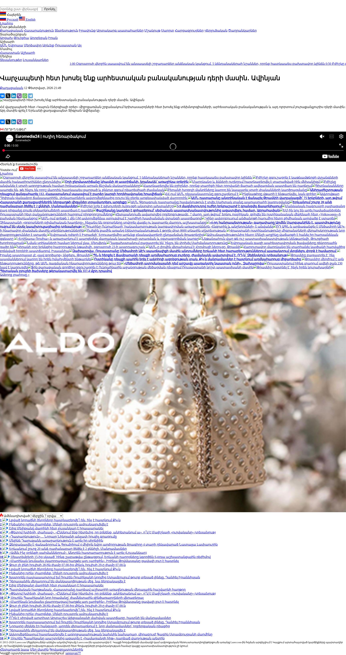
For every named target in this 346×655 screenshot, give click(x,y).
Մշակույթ (152, 30)
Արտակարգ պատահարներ (120, 30)
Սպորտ (167, 30)
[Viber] (19, 95)
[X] (8, 95)
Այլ (79, 45)
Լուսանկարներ (35, 60)
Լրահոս (6, 23)
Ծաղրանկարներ (242, 30)
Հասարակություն (39, 30)
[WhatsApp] (24, 95)
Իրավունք (87, 30)
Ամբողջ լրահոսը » (14, 274)
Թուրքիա (21, 38)
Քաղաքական (11, 30)
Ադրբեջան (38, 38)
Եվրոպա (15, 45)
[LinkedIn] (13, 95)
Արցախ (6, 38)
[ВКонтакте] (2, 95)
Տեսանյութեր (11, 60)
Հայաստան (10, 52)
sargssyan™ (73, 653)
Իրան (53, 38)
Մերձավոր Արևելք (39, 45)
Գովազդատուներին (66, 649)
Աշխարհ (28, 52)
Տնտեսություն (66, 30)
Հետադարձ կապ (14, 649)
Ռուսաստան (66, 45)
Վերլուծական (215, 30)
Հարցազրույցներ (189, 30)
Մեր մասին (39, 649)
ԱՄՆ (3, 45)
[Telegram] (30, 95)
